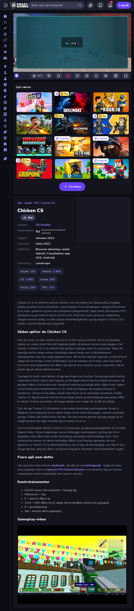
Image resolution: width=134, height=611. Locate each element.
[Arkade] (5, 73)
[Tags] (5, 159)
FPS (36, 203)
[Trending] (5, 34)
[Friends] (90, 5)
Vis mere (75, 187)
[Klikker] (5, 96)
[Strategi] (5, 138)
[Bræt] (5, 79)
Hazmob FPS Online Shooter (65, 470)
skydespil (58, 465)
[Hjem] (5, 16)
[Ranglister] (5, 58)
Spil (19, 203)
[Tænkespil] (5, 144)
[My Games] (100, 5)
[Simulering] (5, 120)
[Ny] (5, 28)
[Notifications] (110, 5)
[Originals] (5, 46)
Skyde (28, 203)
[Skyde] (5, 126)
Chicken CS (48, 203)
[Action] (5, 67)
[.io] (5, 90)
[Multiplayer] (5, 52)
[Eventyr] (5, 84)
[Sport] (5, 132)
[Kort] (5, 108)
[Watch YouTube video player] (72, 565)
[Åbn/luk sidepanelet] (5, 5)
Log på (123, 5)
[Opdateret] (5, 40)
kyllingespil (93, 465)
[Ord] (5, 114)
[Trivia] (5, 150)
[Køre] (5, 102)
